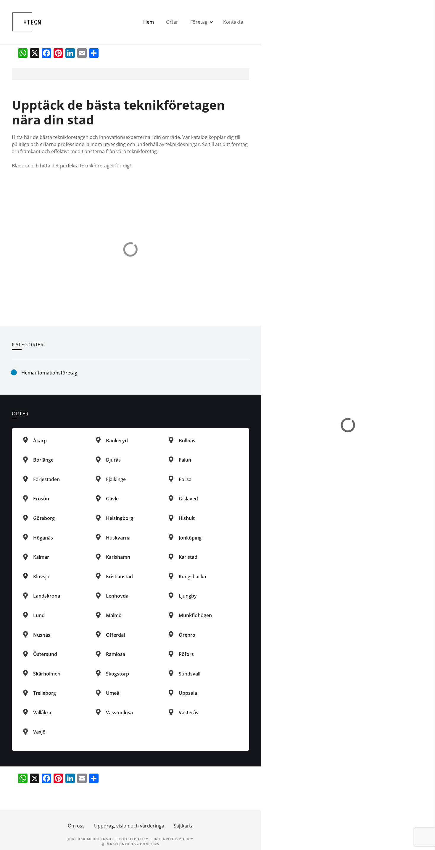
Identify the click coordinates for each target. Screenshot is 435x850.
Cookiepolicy (134, 839)
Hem (148, 22)
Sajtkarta (184, 825)
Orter (172, 22)
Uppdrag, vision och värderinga (129, 825)
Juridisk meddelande (91, 839)
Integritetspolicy (174, 839)
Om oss (76, 825)
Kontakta (233, 22)
